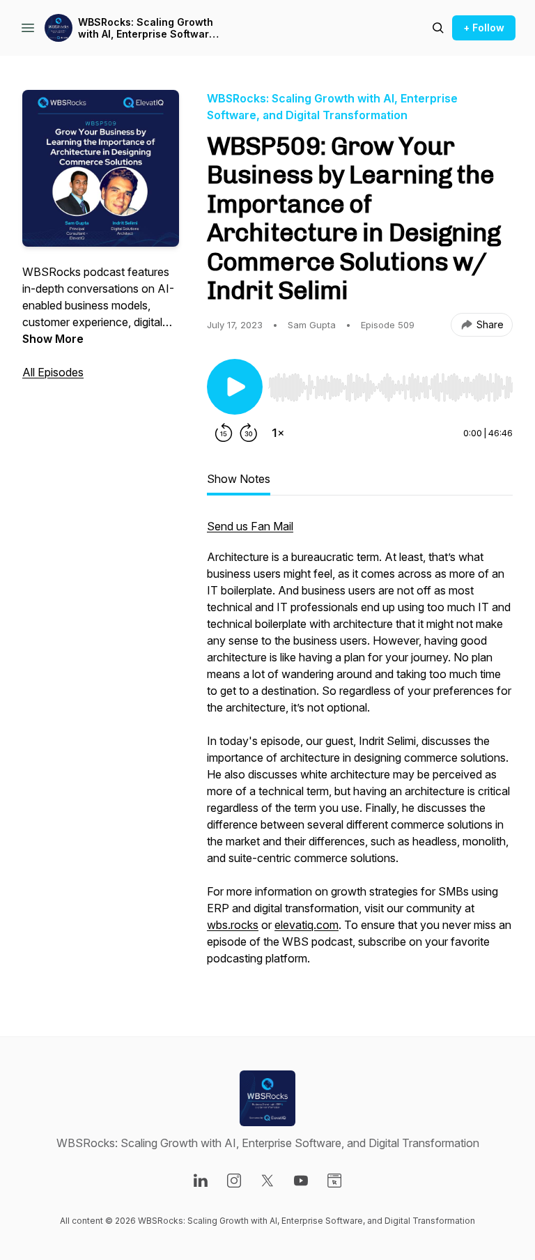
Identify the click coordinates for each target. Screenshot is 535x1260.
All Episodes (53, 372)
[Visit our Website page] (334, 1181)
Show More (53, 339)
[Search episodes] (438, 28)
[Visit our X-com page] (267, 1181)
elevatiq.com (306, 925)
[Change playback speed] (278, 433)
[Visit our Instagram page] (234, 1181)
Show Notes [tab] (238, 479)
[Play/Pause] (235, 387)
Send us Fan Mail (250, 526)
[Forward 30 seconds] (248, 433)
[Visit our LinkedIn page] (201, 1181)
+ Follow (483, 27)
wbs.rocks (232, 925)
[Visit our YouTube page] (301, 1181)
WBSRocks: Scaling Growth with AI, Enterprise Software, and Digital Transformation (148, 28)
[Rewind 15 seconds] (223, 433)
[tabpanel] (360, 749)
